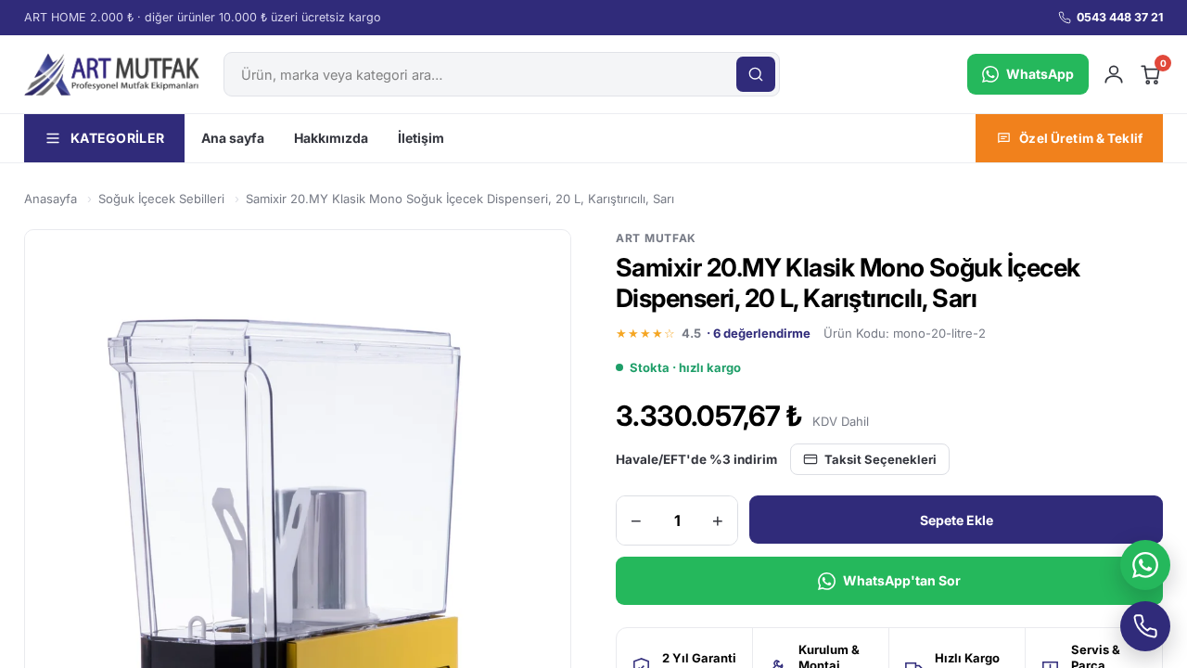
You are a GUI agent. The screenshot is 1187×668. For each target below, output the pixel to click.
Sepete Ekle (956, 520)
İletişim (421, 138)
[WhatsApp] (1145, 565)
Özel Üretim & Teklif (1080, 138)
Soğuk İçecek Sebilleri (161, 198)
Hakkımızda (331, 138)
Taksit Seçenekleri (880, 459)
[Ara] (755, 74)
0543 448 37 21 (1120, 17)
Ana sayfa (232, 138)
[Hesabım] (1114, 74)
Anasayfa (50, 198)
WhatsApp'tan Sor (902, 580)
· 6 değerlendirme (758, 333)
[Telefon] (1145, 626)
